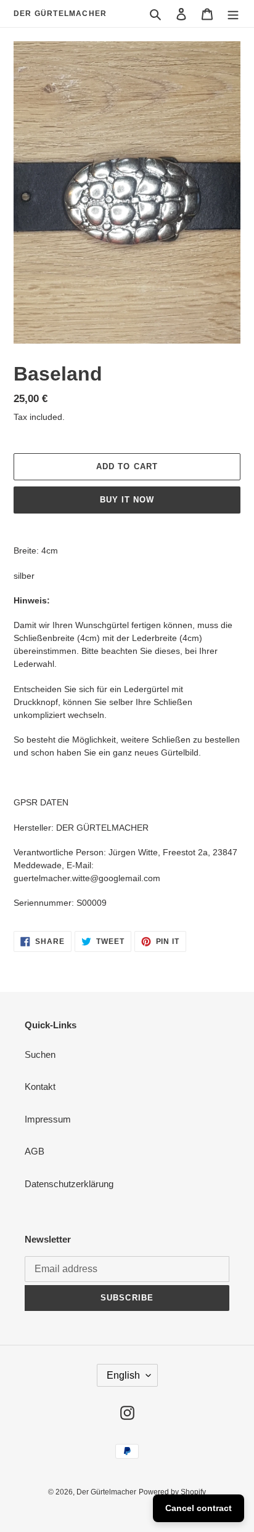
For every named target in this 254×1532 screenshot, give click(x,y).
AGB (34, 1151)
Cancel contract (198, 1508)
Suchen (40, 1054)
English (123, 1375)
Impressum (48, 1119)
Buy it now (127, 499)
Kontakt (40, 1086)
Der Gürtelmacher (60, 13)
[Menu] (233, 14)
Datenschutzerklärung (69, 1184)
